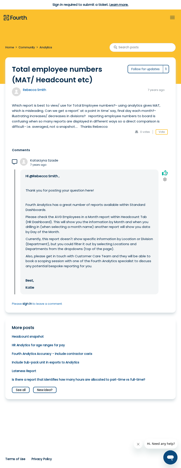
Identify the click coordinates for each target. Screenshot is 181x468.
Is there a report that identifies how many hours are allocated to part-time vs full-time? (78, 379)
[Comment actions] (165, 179)
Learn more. (118, 4)
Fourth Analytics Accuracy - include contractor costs (52, 353)
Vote (162, 132)
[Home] (15, 18)
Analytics (46, 47)
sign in (27, 303)
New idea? (45, 390)
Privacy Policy (42, 459)
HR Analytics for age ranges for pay (38, 345)
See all (21, 390)
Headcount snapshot (28, 336)
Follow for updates (145, 69)
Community (27, 47)
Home (9, 47)
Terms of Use (15, 459)
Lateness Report (24, 371)
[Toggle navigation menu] (172, 17)
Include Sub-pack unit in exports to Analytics (45, 362)
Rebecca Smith (34, 90)
